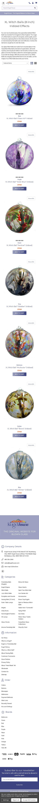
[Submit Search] (35, 8)
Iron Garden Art (23, 593)
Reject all (16, 800)
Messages (4, 691)
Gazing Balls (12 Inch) (8, 599)
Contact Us (4, 671)
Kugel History (5, 647)
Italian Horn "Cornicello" (25, 608)
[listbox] (16, 63)
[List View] (35, 63)
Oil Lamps (4, 617)
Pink (2, 738)
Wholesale (4, 668)
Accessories (22, 596)
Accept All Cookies (29, 800)
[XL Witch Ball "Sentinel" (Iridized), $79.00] (19, 217)
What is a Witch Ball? (7, 650)
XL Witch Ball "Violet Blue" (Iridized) (19, 182)
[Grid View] (32, 63)
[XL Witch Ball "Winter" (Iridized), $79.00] (19, 464)
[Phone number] (30, 3)
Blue (2, 726)
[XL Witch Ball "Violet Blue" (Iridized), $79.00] (19, 154)
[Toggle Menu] (3, 2)
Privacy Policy (5, 662)
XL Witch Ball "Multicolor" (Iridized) (19, 367)
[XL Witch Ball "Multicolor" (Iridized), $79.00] (19, 342)
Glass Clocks (5, 622)
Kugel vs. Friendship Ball (8, 644)
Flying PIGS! (22, 611)
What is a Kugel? (6, 641)
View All (3, 748)
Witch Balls (4, 590)
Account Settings (6, 706)
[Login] (33, 3)
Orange (3, 742)
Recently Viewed (6, 703)
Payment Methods (7, 697)
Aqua (3, 732)
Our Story (4, 638)
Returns (3, 688)
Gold (2, 735)
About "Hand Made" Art (8, 665)
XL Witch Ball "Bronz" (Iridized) (19, 429)
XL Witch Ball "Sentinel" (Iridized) (19, 245)
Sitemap (4, 674)
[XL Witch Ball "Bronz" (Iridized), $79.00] (19, 403)
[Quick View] (29, 71)
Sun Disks (21, 614)
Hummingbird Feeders (8, 614)
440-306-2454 (8, 559)
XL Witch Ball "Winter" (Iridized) (19, 490)
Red (2, 723)
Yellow (3, 745)
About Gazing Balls (7, 653)
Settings (6, 800)
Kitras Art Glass (23, 582)
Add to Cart (19, 125)
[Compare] (33, 71)
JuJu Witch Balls (6, 593)
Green (3, 720)
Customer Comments (8, 656)
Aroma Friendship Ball (8, 627)
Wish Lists (4, 700)
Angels (3, 608)
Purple (3, 729)
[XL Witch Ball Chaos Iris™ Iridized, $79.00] (19, 90)
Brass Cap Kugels (23, 599)
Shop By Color (22, 627)
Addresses (4, 694)
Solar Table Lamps (7, 602)
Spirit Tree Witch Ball (24, 590)
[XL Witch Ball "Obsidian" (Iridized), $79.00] (19, 281)
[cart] (36, 3)
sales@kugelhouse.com (11, 563)
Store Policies (5, 659)
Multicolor (4, 717)
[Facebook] (2, 571)
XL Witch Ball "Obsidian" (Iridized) (20, 306)
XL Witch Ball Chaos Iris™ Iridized (19, 118)
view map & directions (11, 566)
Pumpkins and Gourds (8, 596)
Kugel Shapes (5, 587)
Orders (3, 685)
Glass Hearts (22, 587)
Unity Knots (5, 611)
